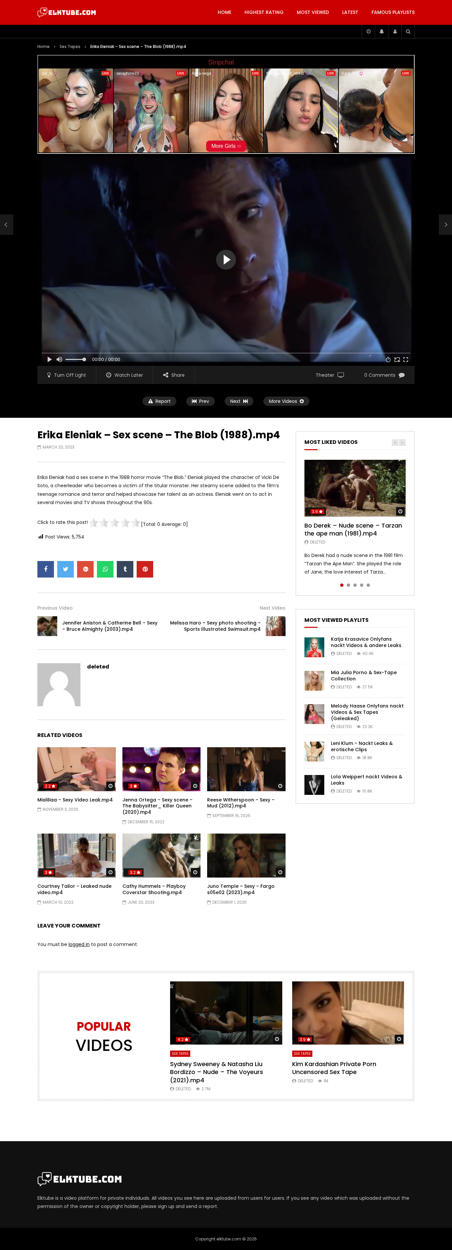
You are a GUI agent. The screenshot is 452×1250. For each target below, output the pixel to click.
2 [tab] (348, 585)
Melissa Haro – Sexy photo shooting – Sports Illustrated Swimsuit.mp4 (215, 626)
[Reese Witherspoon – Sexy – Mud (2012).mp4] (246, 769)
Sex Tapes (70, 46)
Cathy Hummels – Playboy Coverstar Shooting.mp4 (154, 889)
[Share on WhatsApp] (105, 569)
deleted (98, 666)
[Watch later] (368, 31)
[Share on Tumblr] (125, 569)
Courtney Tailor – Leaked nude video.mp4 (74, 889)
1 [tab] (341, 585)
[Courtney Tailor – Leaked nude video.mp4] (76, 856)
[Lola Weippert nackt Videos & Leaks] (314, 785)
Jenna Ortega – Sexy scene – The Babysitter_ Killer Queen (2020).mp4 (157, 806)
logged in (79, 944)
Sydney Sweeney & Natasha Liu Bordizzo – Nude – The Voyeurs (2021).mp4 (216, 1072)
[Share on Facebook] (45, 569)
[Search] (408, 31)
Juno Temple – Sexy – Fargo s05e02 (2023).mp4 (241, 889)
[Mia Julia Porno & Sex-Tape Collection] (314, 681)
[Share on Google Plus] (85, 569)
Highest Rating (264, 12)
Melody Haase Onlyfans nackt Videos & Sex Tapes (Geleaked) (367, 712)
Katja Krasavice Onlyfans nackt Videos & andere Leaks (366, 642)
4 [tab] (361, 585)
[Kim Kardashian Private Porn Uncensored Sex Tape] (348, 1013)
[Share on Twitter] (65, 569)
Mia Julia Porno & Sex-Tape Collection (364, 675)
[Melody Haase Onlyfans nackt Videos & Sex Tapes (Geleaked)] (314, 714)
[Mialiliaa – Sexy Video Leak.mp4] (76, 769)
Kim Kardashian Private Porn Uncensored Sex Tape (334, 1068)
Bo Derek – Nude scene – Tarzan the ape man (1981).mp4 (353, 529)
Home (224, 12)
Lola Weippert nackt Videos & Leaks (366, 779)
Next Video (273, 608)
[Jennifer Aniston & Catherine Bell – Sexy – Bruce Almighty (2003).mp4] (6, 225)
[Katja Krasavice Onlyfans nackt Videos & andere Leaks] (314, 647)
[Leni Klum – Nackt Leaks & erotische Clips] (314, 751)
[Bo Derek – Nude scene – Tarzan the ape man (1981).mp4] (355, 488)
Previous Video (55, 608)
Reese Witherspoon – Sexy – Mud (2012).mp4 (241, 803)
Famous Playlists (393, 12)
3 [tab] (355, 585)
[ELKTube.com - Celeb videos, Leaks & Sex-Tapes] (66, 13)
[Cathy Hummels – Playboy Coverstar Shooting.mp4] (161, 856)
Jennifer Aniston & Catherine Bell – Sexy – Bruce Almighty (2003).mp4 (110, 626)
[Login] (394, 31)
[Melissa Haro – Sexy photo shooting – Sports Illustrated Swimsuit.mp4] (276, 626)
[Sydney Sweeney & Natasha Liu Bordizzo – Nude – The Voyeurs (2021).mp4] (226, 1013)
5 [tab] (368, 585)
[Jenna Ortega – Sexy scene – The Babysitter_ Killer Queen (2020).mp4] (161, 769)
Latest (350, 12)
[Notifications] (381, 31)
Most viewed (313, 12)
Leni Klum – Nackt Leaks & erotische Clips (362, 746)
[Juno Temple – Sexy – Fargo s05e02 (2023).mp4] (246, 856)
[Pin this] (145, 569)
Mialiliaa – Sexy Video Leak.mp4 (75, 800)
